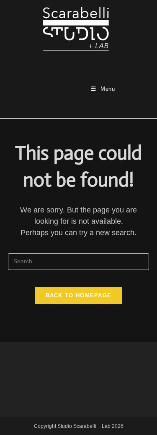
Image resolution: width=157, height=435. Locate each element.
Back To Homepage (79, 295)
